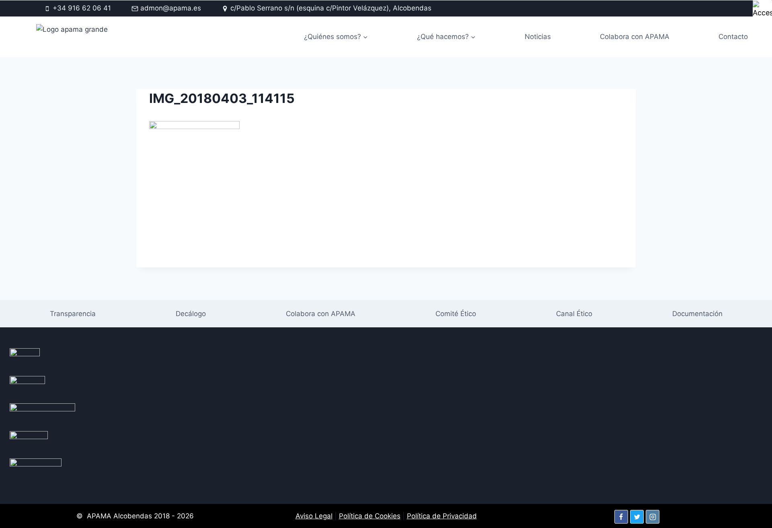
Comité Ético (455, 314)
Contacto (733, 37)
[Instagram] (652, 517)
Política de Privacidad (442, 516)
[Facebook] (621, 517)
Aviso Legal (314, 516)
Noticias (538, 37)
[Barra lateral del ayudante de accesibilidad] (762, 9)
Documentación (697, 314)
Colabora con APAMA (634, 37)
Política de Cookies (369, 516)
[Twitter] (637, 517)
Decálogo (191, 314)
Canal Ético (574, 314)
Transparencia (73, 314)
